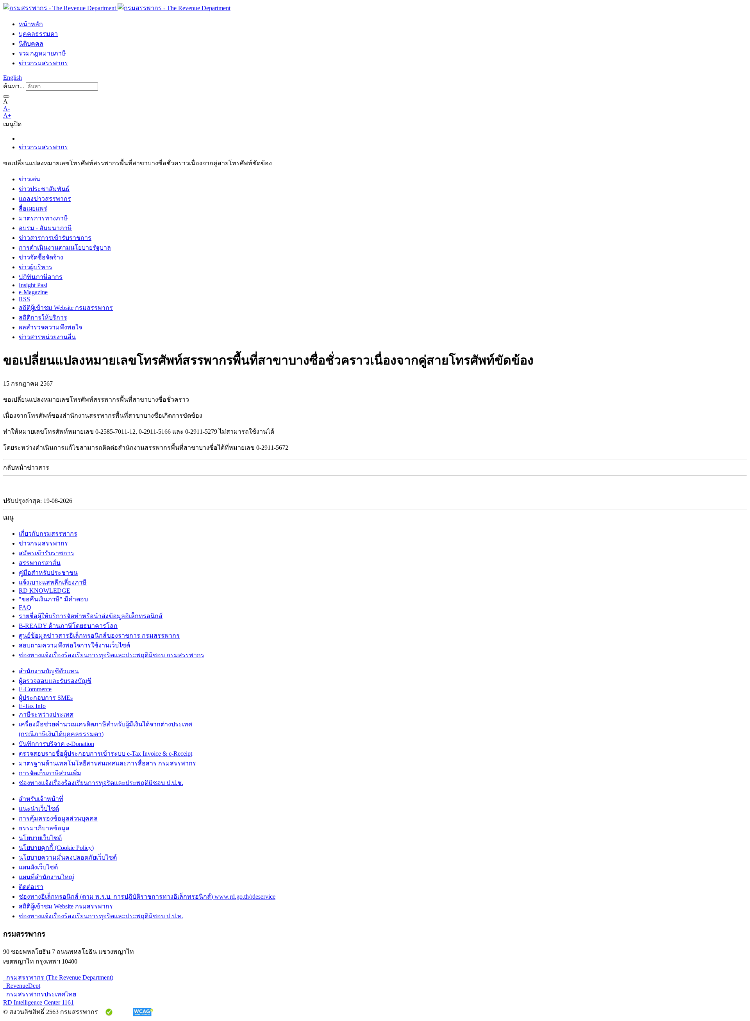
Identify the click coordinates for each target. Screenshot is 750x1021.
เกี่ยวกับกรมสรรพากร (48, 533)
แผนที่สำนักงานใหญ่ (46, 877)
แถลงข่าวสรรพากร (45, 198)
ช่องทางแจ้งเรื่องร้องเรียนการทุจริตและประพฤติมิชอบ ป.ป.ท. (101, 916)
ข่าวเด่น (29, 179)
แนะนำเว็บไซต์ (39, 808)
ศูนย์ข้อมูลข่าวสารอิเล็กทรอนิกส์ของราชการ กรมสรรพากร (99, 635)
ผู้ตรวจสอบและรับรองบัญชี (55, 681)
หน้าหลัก (31, 24)
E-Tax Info (32, 706)
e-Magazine (33, 292)
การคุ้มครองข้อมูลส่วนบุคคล (58, 818)
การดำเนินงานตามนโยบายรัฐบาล (65, 247)
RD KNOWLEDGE (44, 590)
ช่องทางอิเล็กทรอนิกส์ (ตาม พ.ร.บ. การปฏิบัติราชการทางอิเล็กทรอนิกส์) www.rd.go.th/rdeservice (147, 896)
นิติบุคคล (31, 43)
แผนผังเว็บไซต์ (38, 867)
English (12, 77)
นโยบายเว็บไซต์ (40, 838)
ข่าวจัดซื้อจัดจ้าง (41, 257)
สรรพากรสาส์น (40, 563)
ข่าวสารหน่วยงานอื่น (47, 337)
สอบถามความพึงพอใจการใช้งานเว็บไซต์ (74, 645)
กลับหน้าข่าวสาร (26, 467)
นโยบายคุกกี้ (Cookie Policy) (56, 847)
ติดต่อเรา (31, 886)
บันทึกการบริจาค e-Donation (56, 743)
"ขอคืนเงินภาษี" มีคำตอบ (53, 599)
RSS (24, 299)
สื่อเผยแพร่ (33, 208)
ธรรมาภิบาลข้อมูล (44, 828)
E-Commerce (35, 689)
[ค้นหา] (6, 96)
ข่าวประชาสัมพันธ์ (44, 189)
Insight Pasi (33, 285)
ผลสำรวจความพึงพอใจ (50, 327)
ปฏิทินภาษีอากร (40, 277)
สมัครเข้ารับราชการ (46, 553)
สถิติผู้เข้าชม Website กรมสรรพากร (66, 307)
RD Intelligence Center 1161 (38, 1002)
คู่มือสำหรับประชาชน (48, 572)
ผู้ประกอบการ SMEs (46, 697)
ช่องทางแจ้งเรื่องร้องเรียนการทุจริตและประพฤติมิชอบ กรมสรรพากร (111, 655)
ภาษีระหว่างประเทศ (46, 714)
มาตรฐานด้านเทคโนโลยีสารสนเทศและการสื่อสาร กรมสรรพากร (107, 763)
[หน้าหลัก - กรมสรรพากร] (116, 8)
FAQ (25, 607)
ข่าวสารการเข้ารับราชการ (55, 237)
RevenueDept (21, 985)
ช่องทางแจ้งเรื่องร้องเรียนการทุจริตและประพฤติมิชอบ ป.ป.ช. (101, 783)
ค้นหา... (13, 86)
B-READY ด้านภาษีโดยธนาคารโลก (68, 625)
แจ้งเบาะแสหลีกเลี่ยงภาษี (53, 582)
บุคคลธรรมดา (38, 33)
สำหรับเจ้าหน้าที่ (41, 799)
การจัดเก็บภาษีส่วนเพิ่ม (50, 773)
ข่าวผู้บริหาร (35, 267)
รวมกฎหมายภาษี (42, 53)
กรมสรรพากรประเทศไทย (39, 994)
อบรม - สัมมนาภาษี (45, 228)
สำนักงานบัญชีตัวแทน (49, 671)
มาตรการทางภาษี (43, 218)
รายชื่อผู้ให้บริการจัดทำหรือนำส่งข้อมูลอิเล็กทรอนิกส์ (90, 616)
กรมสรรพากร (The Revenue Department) (58, 977)
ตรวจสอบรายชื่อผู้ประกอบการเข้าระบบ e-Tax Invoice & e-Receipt (105, 753)
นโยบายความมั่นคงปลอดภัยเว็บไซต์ (68, 857)
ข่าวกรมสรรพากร (43, 63)
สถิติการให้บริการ (43, 317)
